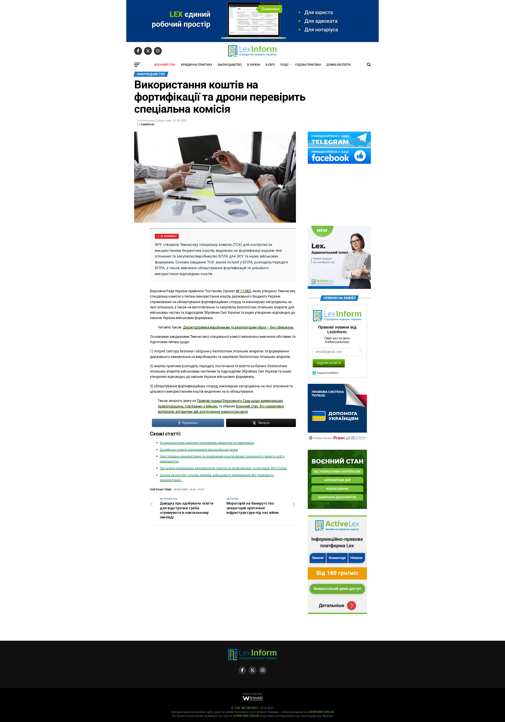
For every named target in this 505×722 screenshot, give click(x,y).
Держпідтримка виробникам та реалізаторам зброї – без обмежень (238, 327)
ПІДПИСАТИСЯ (329, 363)
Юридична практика (196, 64)
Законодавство (230, 64)
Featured (182, 489)
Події (284, 64)
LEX (193, 489)
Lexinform (147, 124)
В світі (270, 64)
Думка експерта (338, 64)
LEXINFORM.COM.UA (321, 712)
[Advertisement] (339, 195)
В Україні (253, 64)
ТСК (201, 489)
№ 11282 (243, 291)
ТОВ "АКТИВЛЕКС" (246, 708)
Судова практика (308, 64)
